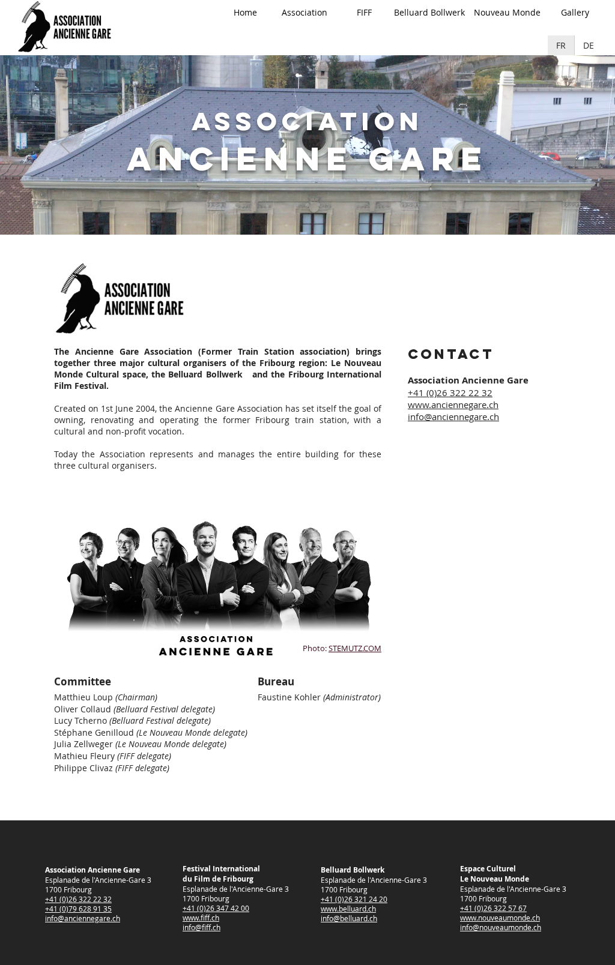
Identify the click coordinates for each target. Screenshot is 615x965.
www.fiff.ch (201, 917)
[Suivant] (549, 144)
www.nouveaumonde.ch (500, 917)
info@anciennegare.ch (453, 416)
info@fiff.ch (201, 927)
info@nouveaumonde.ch (500, 927)
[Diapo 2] (307, 204)
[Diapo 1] (296, 204)
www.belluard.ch (348, 908)
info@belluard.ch (349, 918)
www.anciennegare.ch (453, 404)
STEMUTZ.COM (355, 648)
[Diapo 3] (318, 204)
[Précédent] (65, 144)
